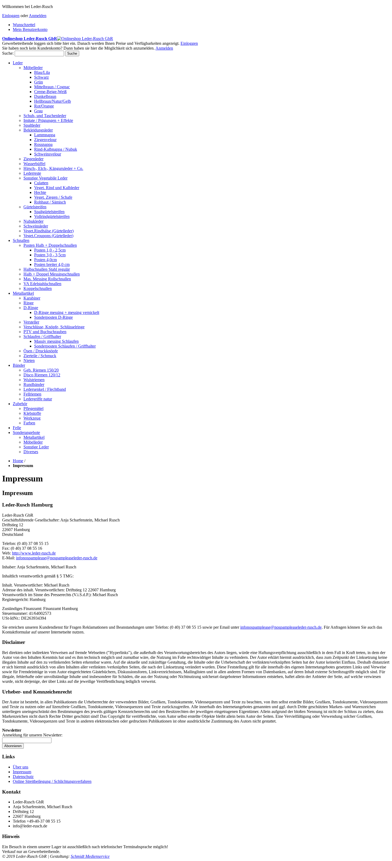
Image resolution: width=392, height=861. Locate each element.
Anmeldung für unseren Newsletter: (32, 735)
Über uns (20, 767)
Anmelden (37, 15)
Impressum (22, 772)
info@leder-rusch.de (56, 558)
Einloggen (10, 15)
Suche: (8, 53)
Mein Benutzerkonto (30, 29)
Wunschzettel (24, 24)
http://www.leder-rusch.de (34, 553)
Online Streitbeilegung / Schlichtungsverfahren (52, 781)
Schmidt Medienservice (90, 856)
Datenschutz (23, 776)
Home (18, 461)
